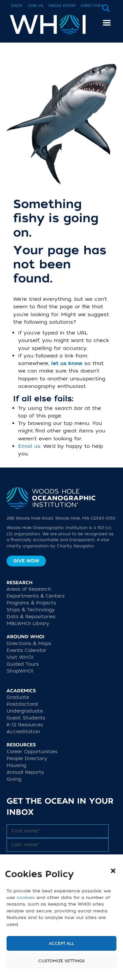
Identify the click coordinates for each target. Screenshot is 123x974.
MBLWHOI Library (28, 624)
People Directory (27, 758)
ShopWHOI (20, 671)
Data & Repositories (31, 617)
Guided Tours (23, 664)
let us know (66, 363)
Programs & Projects (31, 603)
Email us (29, 446)
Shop (16, 5)
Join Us (35, 5)
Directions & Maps (29, 643)
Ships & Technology (31, 610)
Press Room (62, 5)
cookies (26, 897)
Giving (14, 779)
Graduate (18, 697)
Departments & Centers (36, 596)
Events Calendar (26, 650)
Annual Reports (25, 772)
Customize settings (61, 961)
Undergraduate (25, 711)
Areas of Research (29, 589)
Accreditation (23, 732)
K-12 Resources (25, 725)
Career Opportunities (32, 752)
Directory (92, 5)
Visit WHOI (20, 657)
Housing (16, 765)
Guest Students (26, 718)
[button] (113, 871)
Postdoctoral (22, 704)
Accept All (61, 943)
